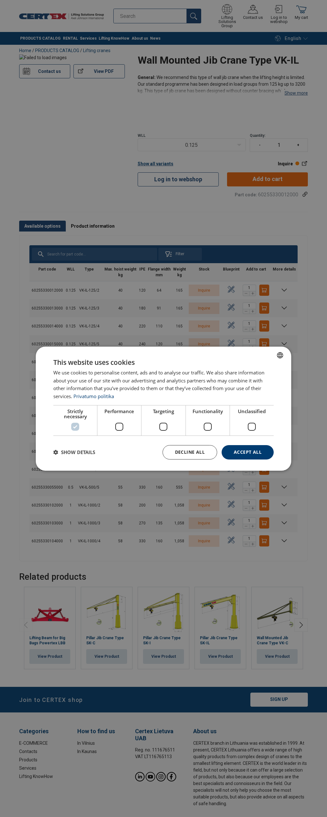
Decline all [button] (190, 452)
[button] (74, 452)
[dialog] (163, 408)
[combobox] (280, 355)
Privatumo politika (93, 396)
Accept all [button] (248, 452)
